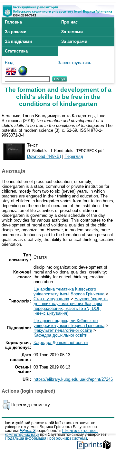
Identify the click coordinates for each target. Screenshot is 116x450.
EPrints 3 (27, 431)
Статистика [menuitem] (16, 51)
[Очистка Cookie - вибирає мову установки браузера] (23, 68)
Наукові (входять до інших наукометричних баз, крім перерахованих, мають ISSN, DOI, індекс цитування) (71, 306)
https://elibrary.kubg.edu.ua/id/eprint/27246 (73, 379)
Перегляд (73, 156)
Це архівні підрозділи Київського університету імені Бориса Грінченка (69, 323)
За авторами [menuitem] (74, 41)
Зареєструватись (74, 62)
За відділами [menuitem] (18, 41)
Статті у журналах (51, 298)
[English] (11, 68)
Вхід (9, 62)
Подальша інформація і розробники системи (46, 438)
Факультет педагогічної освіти (63, 330)
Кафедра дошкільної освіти (60, 335)
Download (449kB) (44, 156)
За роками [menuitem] (15, 31)
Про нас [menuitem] (69, 22)
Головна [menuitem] (13, 22)
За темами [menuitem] (72, 31)
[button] (6, 405)
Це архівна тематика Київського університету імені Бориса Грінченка (69, 291)
